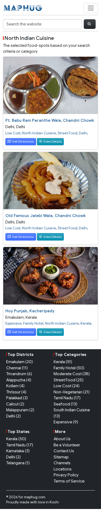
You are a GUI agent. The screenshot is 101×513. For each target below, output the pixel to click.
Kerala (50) (16, 438)
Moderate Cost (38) (72, 373)
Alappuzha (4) (18, 380)
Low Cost (12, 133)
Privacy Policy (66, 475)
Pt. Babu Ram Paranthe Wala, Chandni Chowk (49, 120)
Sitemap (61, 457)
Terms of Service (69, 481)
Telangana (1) (18, 463)
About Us (62, 438)
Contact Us (64, 451)
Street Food (67, 133)
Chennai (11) (17, 368)
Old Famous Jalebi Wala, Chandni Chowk (45, 215)
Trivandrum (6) (19, 373)
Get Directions (23, 141)
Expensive (13, 323)
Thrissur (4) (16, 392)
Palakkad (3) (17, 398)
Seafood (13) (65, 404)
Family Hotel (33, 323)
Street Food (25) (68, 380)
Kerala (31, 317)
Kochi (54, 502)
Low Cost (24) (66, 385)
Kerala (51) (63, 361)
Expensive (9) (66, 422)
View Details (52, 141)
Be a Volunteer (67, 445)
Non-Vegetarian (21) (72, 392)
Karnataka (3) (18, 451)
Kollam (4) (15, 385)
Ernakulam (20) (19, 361)
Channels (62, 463)
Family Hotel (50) (69, 368)
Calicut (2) (15, 404)
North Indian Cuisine (39, 133)
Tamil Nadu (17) (67, 398)
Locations (63, 469)
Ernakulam (14, 317)
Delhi (9, 126)
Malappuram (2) (20, 410)
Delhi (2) (13, 416)
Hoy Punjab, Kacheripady (29, 311)
